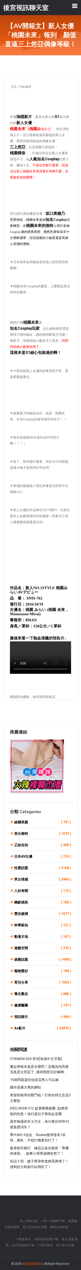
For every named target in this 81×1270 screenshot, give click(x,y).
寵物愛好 (42, 971)
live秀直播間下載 (23, 1245)
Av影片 (42, 1028)
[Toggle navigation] (75, 6)
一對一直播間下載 (53, 1221)
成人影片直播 (65, 1245)
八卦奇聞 (42, 891)
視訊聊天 (42, 1017)
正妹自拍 (42, 845)
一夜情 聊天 (23, 1239)
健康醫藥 (42, 1005)
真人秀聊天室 (29, 1221)
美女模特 (42, 833)
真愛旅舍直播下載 (46, 1239)
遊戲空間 (42, 948)
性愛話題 (42, 868)
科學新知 (42, 925)
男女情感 (42, 879)
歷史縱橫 (42, 914)
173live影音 (45, 1245)
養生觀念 (42, 994)
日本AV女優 (42, 856)
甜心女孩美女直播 (35, 1227)
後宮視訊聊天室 (32, 1263)
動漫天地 (42, 937)
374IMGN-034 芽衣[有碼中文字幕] (36, 1059)
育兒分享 (42, 982)
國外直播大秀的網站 (25, 1087)
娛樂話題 (42, 959)
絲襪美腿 (42, 822)
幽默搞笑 (42, 902)
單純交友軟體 (59, 1227)
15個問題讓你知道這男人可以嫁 (34, 1080)
